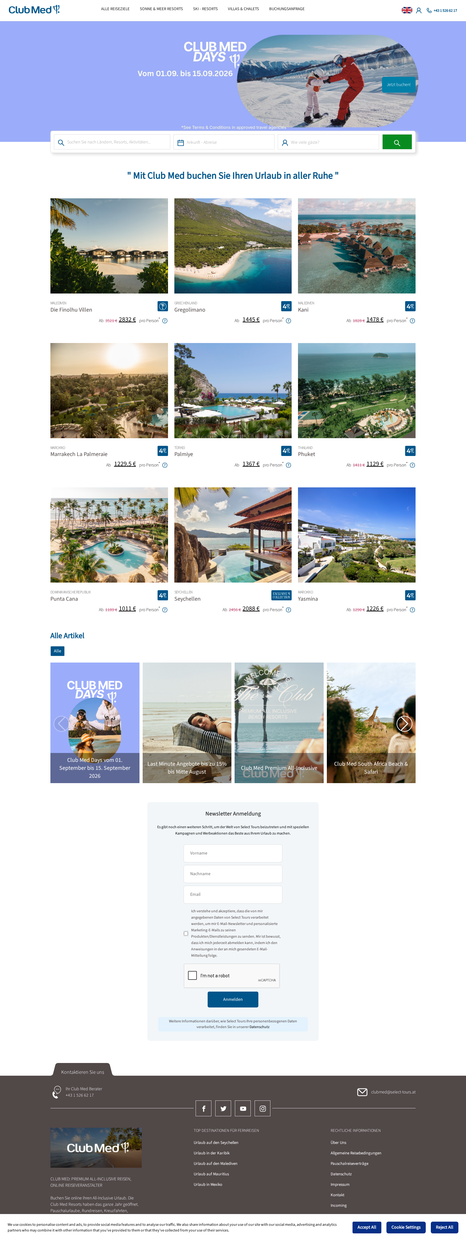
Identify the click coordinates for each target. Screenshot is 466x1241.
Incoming (339, 1205)
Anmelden (233, 999)
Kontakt (337, 1195)
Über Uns (338, 1142)
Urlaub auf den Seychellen (216, 1142)
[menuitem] (115, 9)
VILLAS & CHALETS (243, 9)
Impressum (340, 1184)
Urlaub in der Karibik (212, 1153)
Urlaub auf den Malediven (215, 1163)
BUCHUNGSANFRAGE (287, 9)
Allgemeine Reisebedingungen (356, 1153)
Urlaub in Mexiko (208, 1184)
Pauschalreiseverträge (349, 1163)
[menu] (229, 9)
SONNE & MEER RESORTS (161, 9)
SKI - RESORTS (205, 9)
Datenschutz (341, 1174)
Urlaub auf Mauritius (211, 1174)
